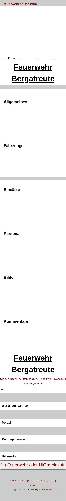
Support (31, 481)
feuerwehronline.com (20, 4)
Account (33, 485)
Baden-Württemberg (22, 378)
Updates (40, 481)
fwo (2, 378)
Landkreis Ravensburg (53, 378)
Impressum (50, 481)
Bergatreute (36, 383)
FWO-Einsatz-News (18, 481)
